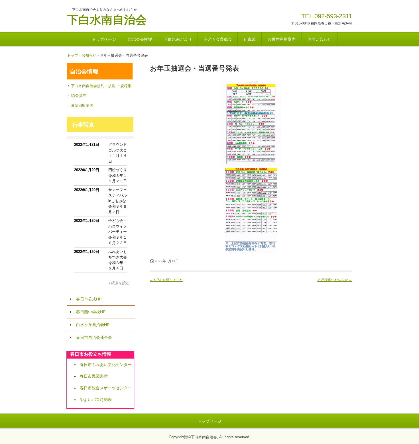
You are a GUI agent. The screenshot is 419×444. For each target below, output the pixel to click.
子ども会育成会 (218, 39)
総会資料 (79, 95)
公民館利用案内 (282, 39)
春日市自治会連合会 (94, 337)
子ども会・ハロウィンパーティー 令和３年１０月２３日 (119, 231)
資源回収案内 (82, 105)
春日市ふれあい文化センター (106, 364)
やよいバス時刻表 (96, 399)
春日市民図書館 (94, 376)
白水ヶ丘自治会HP (92, 324)
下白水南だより (178, 39)
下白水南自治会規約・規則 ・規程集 (101, 86)
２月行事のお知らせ (334, 280)
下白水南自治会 (107, 18)
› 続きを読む (119, 283)
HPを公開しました (166, 280)
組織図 (250, 39)
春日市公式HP (88, 299)
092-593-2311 (333, 16)
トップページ (104, 39)
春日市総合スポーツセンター (106, 388)
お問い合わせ (319, 39)
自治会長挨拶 (140, 39)
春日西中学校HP (90, 312)
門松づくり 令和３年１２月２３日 (119, 175)
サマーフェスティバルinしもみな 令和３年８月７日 (119, 201)
